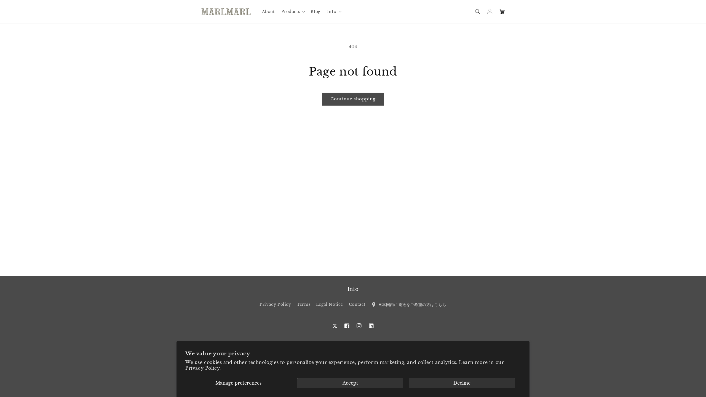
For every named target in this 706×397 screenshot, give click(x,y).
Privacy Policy (275, 304)
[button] (292, 11)
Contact (357, 304)
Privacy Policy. (203, 368)
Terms (303, 304)
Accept (350, 383)
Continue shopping (353, 98)
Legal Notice (329, 304)
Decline (461, 383)
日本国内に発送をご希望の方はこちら (411, 304)
